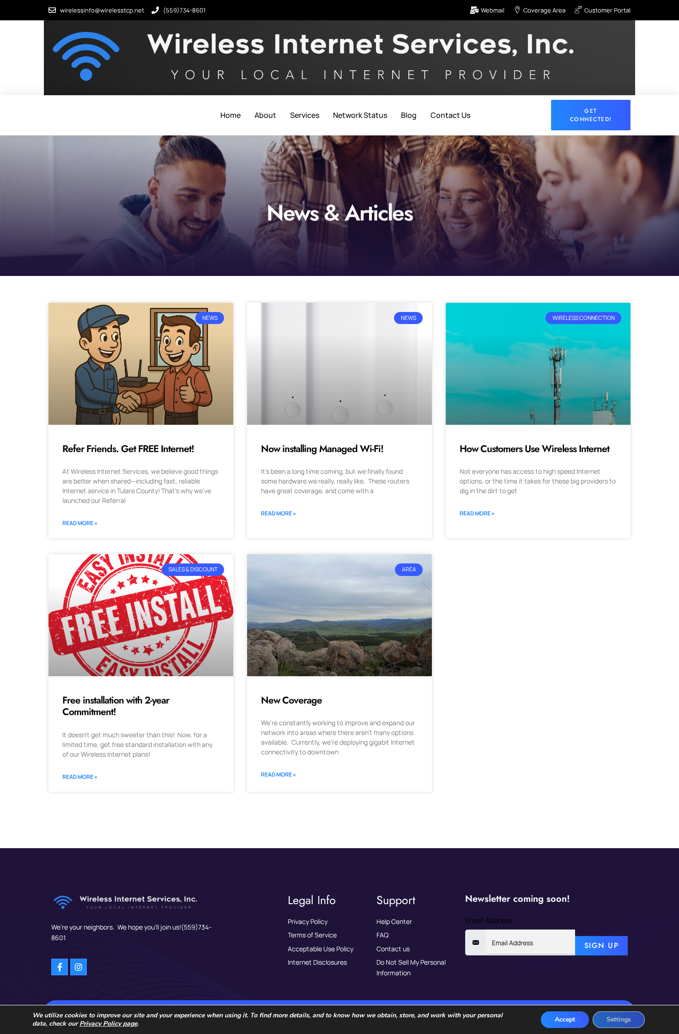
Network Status (360, 115)
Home (230, 115)
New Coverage (291, 700)
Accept (565, 1019)
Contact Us (450, 115)
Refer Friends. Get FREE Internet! (128, 449)
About (265, 115)
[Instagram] (78, 967)
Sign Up (601, 945)
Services (304, 115)
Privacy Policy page (108, 1023)
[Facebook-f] (59, 967)
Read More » (79, 523)
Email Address (488, 920)
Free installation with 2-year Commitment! (115, 706)
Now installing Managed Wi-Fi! (322, 449)
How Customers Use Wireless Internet (534, 449)
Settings (618, 1019)
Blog (409, 115)
